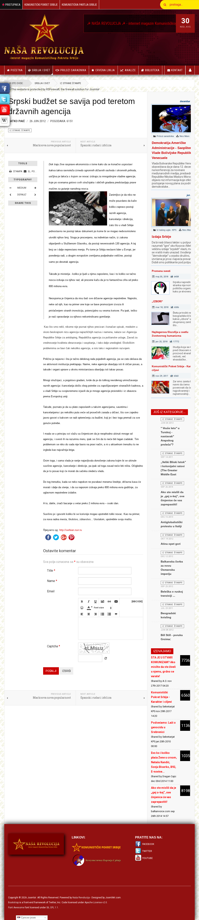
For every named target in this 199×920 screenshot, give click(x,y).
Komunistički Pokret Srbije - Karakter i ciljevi (161, 697)
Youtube (147, 858)
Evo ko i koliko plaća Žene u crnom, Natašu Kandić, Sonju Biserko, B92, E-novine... (164, 762)
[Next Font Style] (35, 195)
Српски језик (28, 917)
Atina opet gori (171, 543)
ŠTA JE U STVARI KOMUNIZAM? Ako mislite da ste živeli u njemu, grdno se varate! (163, 667)
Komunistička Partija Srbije (79, 4)
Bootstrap (13, 902)
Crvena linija (105, 70)
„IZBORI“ (157, 301)
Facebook (148, 844)
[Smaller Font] (10, 188)
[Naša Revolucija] (44, 36)
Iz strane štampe (70, 83)
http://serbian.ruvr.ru (70, 530)
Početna (17, 70)
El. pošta (33, 171)
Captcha (53, 646)
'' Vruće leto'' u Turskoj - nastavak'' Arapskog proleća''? (170, 436)
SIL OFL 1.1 (52, 907)
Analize (130, 70)
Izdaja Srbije (161, 237)
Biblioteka (152, 70)
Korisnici (190, 70)
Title (51, 570)
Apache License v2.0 (96, 902)
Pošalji (51, 670)
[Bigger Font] (35, 188)
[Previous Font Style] (10, 195)
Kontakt (177, 70)
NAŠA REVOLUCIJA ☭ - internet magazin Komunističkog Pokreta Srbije (132, 23)
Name (52, 581)
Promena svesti (161, 271)
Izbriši (66, 670)
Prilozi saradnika (73, 70)
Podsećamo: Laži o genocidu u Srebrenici (163, 727)
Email (50, 591)
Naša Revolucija (81, 897)
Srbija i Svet (41, 70)
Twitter (147, 851)
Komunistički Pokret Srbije (41, 4)
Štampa (18, 171)
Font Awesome (16, 907)
